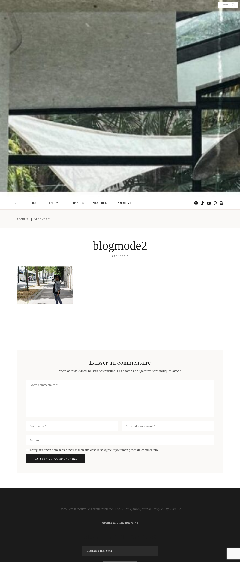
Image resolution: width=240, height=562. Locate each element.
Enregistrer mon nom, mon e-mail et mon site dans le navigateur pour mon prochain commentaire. (94, 450)
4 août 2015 (120, 256)
